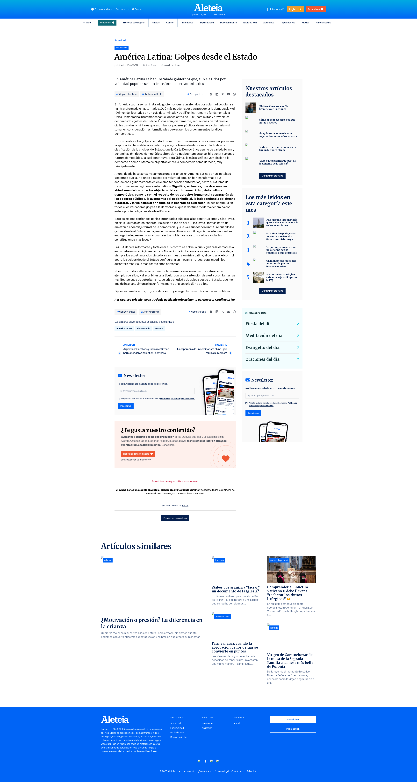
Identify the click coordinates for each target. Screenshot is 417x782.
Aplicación (207, 728)
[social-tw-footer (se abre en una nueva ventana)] (211, 761)
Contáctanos (237, 771)
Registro (293, 9)
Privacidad (252, 771)
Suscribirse (293, 719)
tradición (219, 560)
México (305, 22)
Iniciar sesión (278, 9)
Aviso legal (223, 771)
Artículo (158, 300)
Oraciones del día (262, 359)
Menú (89, 22)
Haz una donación (186, 771)
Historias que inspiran (134, 22)
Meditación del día (263, 335)
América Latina (323, 22)
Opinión (170, 22)
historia (274, 627)
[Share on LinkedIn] (217, 94)
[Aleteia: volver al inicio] (208, 7)
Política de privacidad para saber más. (177, 398)
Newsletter (207, 723)
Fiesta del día (258, 323)
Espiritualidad (207, 22)
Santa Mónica (219, 14)
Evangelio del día (262, 347)
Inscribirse (125, 405)
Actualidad (268, 22)
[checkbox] (119, 399)
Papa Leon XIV (288, 22)
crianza (107, 560)
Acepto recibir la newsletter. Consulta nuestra (158, 398)
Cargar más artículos (272, 175)
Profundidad (187, 22)
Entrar (185, 505)
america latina (124, 328)
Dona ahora (314, 9)
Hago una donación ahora (136, 453)
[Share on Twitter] (222, 94)
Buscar (138, 9)
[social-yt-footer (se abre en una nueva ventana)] (199, 761)
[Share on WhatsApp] (234, 94)
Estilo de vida (250, 22)
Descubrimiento (228, 22)
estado (159, 328)
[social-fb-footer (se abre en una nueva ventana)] (205, 761)
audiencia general (279, 560)
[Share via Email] (228, 94)
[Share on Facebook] (211, 94)
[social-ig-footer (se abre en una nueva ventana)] (217, 761)
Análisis (156, 22)
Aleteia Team (150, 65)
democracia (143, 328)
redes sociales (222, 616)
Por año (237, 723)
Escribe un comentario (175, 518)
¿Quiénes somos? (207, 771)
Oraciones (105, 22)
